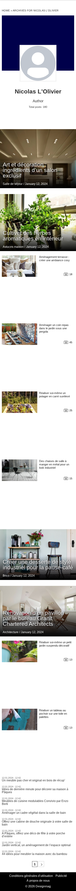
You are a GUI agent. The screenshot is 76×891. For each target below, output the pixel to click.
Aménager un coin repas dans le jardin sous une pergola (54, 328)
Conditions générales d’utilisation (31, 875)
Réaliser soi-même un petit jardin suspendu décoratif (55, 644)
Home (6, 10)
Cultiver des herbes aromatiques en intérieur (33, 236)
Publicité (61, 875)
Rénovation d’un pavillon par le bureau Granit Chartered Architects (33, 618)
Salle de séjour (13, 183)
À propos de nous (38, 880)
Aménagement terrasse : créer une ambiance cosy (54, 258)
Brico (6, 575)
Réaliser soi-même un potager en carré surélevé (54, 394)
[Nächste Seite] (41, 864)
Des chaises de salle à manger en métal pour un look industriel (54, 464)
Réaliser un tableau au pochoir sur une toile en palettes (53, 713)
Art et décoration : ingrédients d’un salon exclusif (30, 170)
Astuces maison (13, 246)
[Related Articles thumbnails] (19, 286)
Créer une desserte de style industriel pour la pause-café (38, 564)
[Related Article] (38, 158)
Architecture (10, 632)
